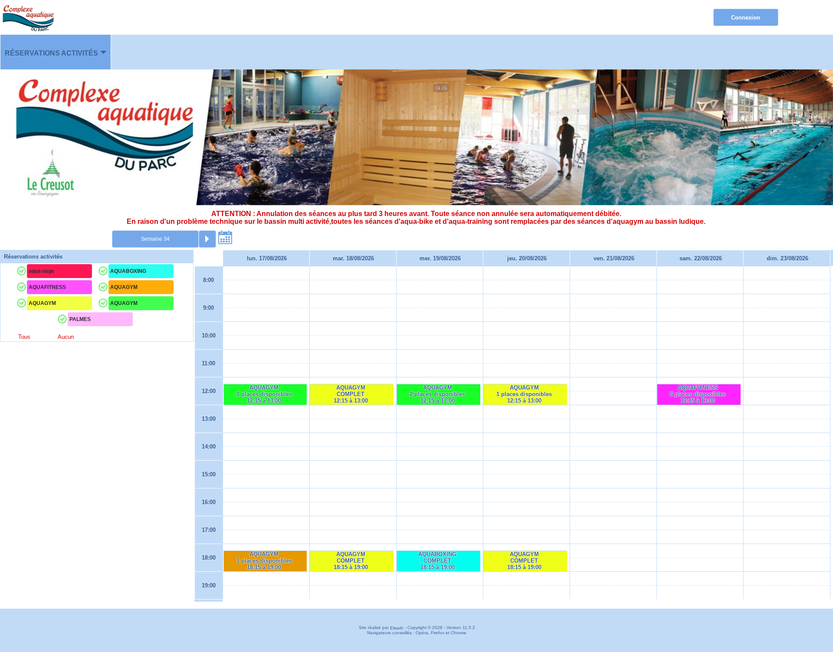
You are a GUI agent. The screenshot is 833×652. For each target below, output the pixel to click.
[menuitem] (55, 52)
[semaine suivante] (207, 239)
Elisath (397, 628)
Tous (24, 337)
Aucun (66, 337)
